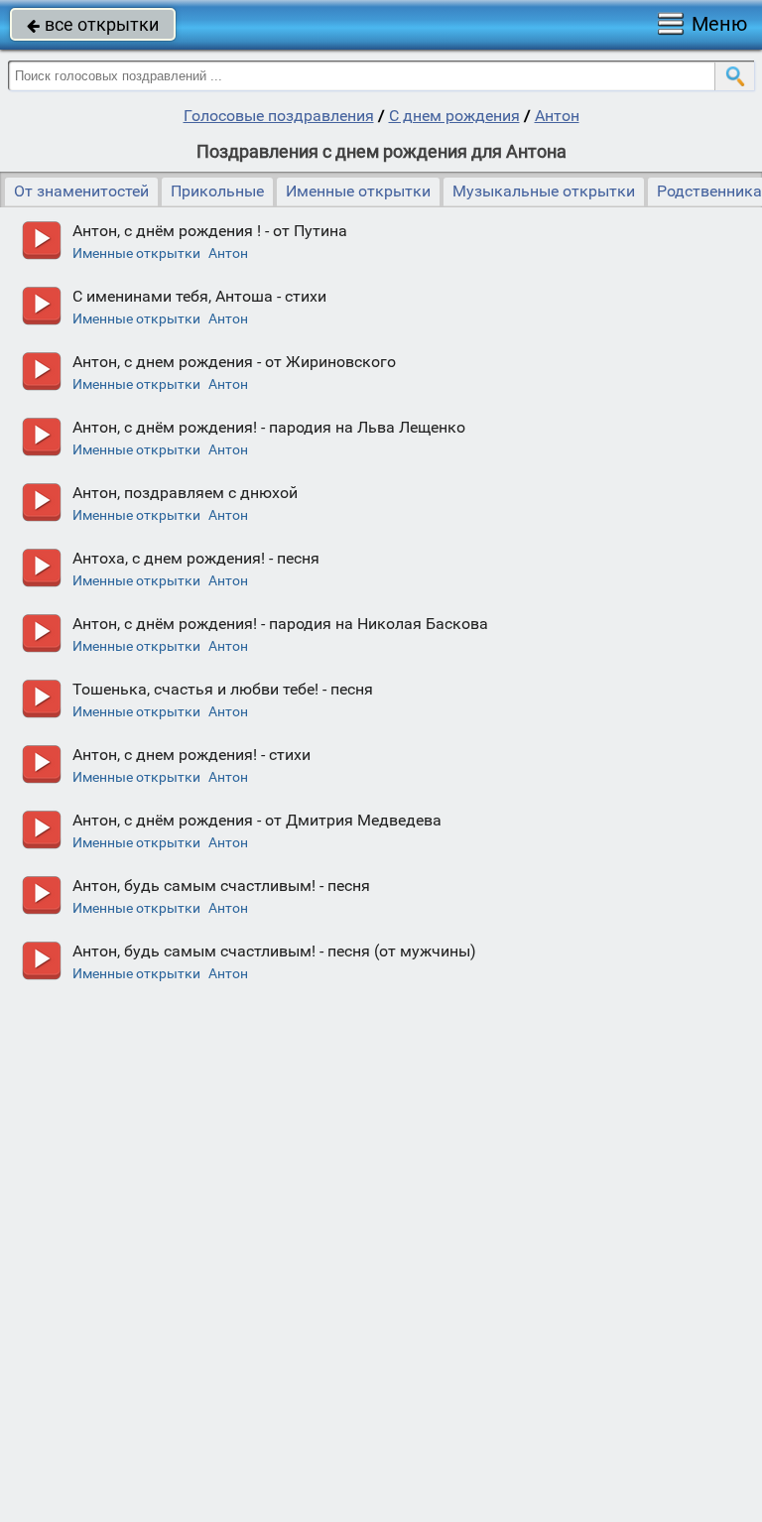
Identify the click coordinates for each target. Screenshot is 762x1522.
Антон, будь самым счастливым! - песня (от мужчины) (274, 951)
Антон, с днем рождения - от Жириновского (234, 361)
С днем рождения (454, 115)
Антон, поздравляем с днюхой (185, 492)
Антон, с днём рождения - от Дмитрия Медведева (257, 820)
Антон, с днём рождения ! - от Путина (209, 230)
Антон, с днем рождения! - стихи (191, 754)
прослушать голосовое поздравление (41, 240)
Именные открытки (358, 191)
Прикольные (217, 191)
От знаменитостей (81, 191)
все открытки (93, 24)
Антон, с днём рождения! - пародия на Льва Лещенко (268, 427)
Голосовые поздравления (279, 115)
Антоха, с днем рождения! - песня (195, 558)
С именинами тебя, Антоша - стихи (199, 296)
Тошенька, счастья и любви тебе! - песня (222, 689)
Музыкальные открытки (543, 191)
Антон (557, 115)
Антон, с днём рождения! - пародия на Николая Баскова (280, 623)
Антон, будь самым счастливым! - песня (221, 885)
